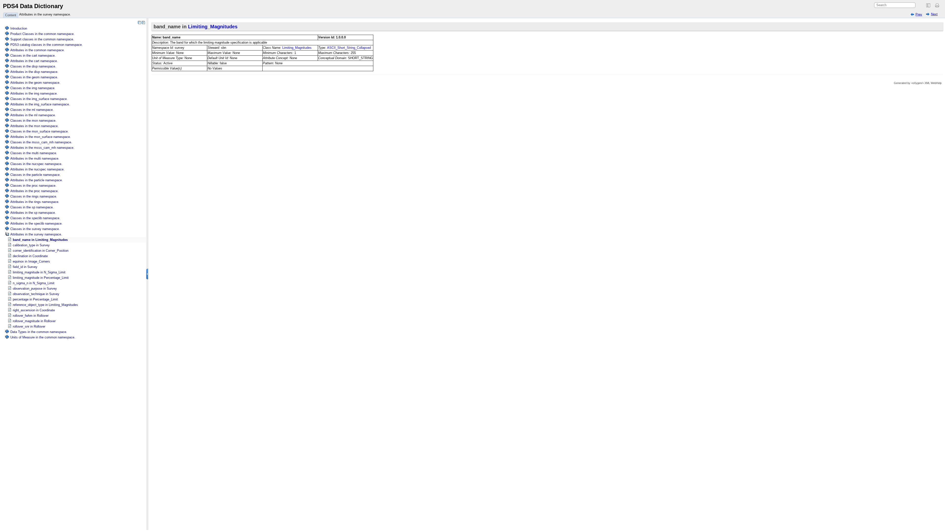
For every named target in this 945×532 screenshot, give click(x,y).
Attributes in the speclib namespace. (36, 223)
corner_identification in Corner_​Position (40, 250)
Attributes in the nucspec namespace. (37, 169)
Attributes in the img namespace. (34, 93)
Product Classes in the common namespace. (42, 34)
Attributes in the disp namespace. (34, 72)
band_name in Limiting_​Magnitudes (40, 240)
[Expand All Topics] (143, 22)
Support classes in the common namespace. (42, 39)
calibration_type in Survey (31, 245)
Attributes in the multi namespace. (34, 158)
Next (934, 14)
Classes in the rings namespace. (33, 196)
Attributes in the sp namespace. (33, 213)
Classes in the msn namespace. (33, 120)
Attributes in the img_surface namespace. (40, 104)
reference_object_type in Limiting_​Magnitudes (45, 305)
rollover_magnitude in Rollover (34, 321)
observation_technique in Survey (36, 294)
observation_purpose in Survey (35, 288)
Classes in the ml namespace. (32, 110)
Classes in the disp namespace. (33, 66)
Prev (918, 14)
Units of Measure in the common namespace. (42, 337)
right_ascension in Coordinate (34, 310)
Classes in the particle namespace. (35, 175)
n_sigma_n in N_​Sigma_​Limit (33, 283)
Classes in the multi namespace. (33, 153)
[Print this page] (938, 5)
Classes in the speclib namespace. (35, 218)
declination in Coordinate (30, 256)
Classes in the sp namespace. (32, 207)
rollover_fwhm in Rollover (30, 315)
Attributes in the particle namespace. (36, 180)
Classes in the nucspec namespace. (36, 164)
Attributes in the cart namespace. (34, 61)
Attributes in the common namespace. (37, 50)
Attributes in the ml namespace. (33, 115)
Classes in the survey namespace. (35, 229)
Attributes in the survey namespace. (45, 14)
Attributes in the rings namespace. (34, 202)
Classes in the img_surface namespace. (39, 99)
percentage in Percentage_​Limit (35, 299)
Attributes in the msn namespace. (34, 126)
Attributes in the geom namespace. (35, 82)
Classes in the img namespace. (32, 88)
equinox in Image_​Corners (31, 261)
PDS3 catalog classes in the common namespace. (46, 45)
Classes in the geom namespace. (34, 77)
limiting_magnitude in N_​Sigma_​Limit (39, 272)
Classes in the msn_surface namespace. (39, 131)
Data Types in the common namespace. (38, 332)
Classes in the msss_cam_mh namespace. (41, 142)
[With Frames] (928, 5)
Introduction (18, 28)
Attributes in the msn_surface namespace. (40, 137)
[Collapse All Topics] (139, 22)
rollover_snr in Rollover (29, 326)
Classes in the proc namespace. (33, 185)
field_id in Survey (25, 267)
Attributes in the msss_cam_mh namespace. (42, 148)
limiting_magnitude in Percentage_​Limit (41, 278)
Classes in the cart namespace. (33, 55)
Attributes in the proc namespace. (34, 191)
